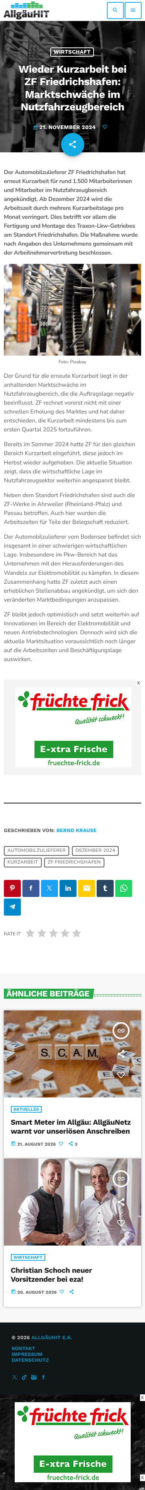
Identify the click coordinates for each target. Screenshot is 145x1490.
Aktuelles (26, 1109)
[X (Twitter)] (15, 1378)
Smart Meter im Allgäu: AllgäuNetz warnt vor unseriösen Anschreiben (71, 1127)
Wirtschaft (72, 52)
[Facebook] (44, 1378)
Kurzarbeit (22, 862)
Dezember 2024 (95, 851)
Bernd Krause (76, 831)
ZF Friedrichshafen (74, 862)
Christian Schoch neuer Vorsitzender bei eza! (51, 1275)
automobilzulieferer (36, 851)
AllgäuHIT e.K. (51, 1338)
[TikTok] (24, 1378)
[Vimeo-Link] (26, 10)
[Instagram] (34, 1378)
